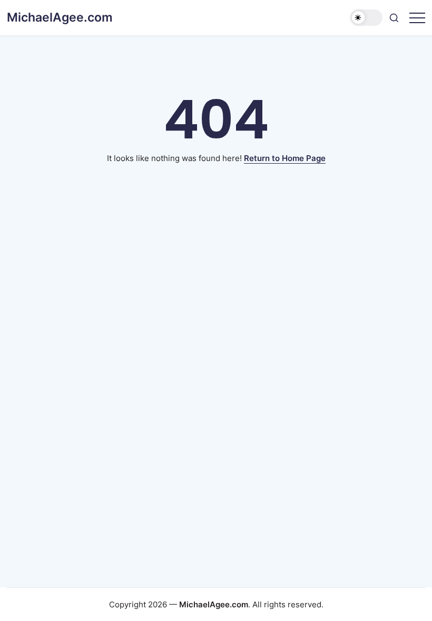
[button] (366, 17)
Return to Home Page (285, 158)
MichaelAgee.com (60, 17)
